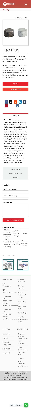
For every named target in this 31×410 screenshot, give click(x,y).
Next (25, 17)
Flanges (24, 233)
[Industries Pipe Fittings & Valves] (8, 264)
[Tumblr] (25, 102)
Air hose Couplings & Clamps (22, 295)
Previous (19, 17)
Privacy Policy (10, 379)
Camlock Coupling (21, 287)
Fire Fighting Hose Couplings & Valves (22, 305)
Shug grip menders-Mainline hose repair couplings (22, 338)
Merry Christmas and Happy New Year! (22, 351)
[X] (11, 102)
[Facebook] (6, 102)
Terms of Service (20, 379)
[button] (4, 265)
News (5, 338)
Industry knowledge (7, 343)
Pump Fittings (22, 313)
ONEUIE (21, 375)
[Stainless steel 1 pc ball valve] (22, 264)
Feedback (7, 353)
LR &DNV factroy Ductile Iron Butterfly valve (22, 362)
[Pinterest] (6, 106)
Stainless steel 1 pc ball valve (22, 261)
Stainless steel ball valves (24, 243)
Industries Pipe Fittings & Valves (8, 261)
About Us (7, 334)
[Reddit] (15, 102)
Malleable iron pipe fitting (16, 233)
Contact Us (7, 349)
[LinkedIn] (20, 102)
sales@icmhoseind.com (10, 292)
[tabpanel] (15, 142)
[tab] (15, 115)
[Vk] (18, 106)
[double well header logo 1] (9, 2)
